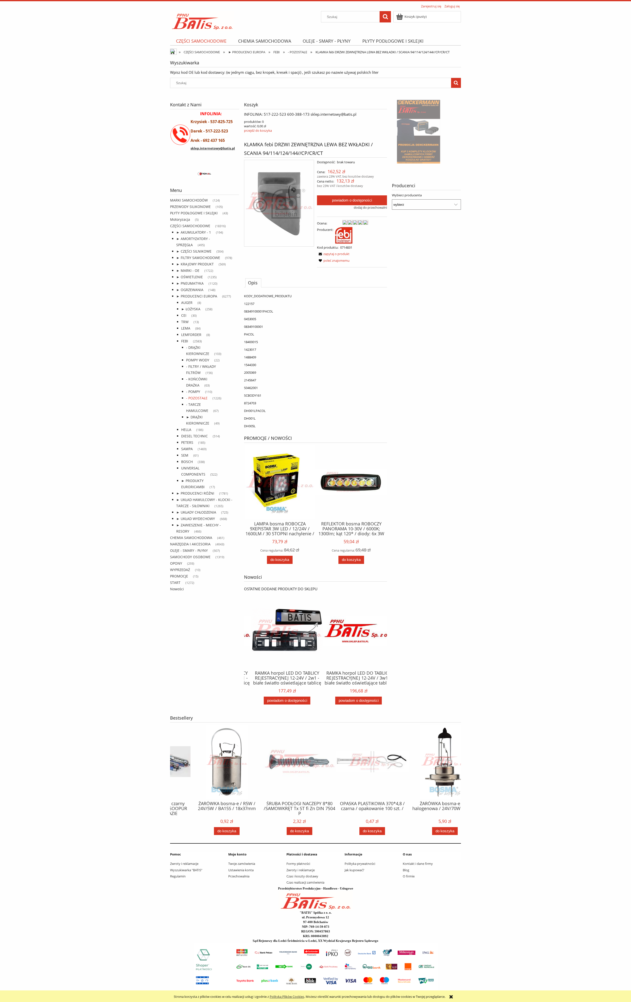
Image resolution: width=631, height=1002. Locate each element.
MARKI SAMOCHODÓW (189, 200)
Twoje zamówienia (241, 863)
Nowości (177, 589)
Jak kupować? (354, 870)
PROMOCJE (179, 576)
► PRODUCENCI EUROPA (196, 296)
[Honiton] (199, 174)
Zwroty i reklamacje (184, 863)
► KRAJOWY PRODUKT (195, 264)
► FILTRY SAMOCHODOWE (198, 257)
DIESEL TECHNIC (194, 436)
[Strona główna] (202, 20)
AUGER (187, 302)
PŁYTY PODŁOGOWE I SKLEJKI (194, 213)
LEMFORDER (191, 334)
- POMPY (193, 391)
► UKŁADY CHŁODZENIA (196, 512)
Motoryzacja (180, 219)
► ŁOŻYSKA (190, 309)
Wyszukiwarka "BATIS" (186, 870)
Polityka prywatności (360, 863)
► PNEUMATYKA (190, 283)
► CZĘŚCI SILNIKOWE (193, 251)
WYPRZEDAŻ (180, 569)
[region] (204, 174)
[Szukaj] (385, 16)
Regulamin (178, 876)
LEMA (185, 328)
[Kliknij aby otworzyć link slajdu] (426, 132)
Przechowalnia (238, 876)
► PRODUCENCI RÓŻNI (195, 493)
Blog (406, 870)
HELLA (186, 429)
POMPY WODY (197, 360)
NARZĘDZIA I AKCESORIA (190, 544)
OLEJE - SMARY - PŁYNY (189, 550)
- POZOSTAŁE (197, 398)
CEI (183, 315)
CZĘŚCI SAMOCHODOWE (190, 225)
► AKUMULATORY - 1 (193, 232)
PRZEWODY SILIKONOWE (190, 206)
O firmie (409, 876)
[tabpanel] (315, 361)
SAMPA (187, 448)
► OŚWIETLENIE (189, 277)
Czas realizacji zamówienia (305, 882)
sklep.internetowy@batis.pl (213, 148)
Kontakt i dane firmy (418, 863)
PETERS (187, 442)
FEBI (184, 341)
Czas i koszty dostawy (302, 876)
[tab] (253, 282)
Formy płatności (298, 863)
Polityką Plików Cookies (287, 996)
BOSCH (187, 461)
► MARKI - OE (187, 270)
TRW (185, 321)
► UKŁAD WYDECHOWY (195, 518)
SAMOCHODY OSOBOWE (190, 557)
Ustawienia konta (241, 870)
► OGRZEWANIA (189, 289)
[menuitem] (201, 41)
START (175, 582)
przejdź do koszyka (258, 130)
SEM (184, 455)
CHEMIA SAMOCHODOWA (191, 537)
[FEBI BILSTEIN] (344, 235)
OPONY (176, 563)
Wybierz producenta (407, 195)
